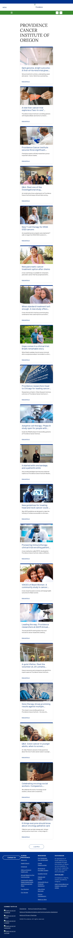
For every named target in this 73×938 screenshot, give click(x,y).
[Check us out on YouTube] (10, 932)
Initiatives (24, 866)
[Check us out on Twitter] (10, 916)
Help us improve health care (26, 871)
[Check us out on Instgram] (10, 927)
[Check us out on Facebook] (10, 911)
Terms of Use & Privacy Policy (37, 909)
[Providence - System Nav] (38, 7)
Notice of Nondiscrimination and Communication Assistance (39, 912)
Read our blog (42, 899)
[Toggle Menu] (4, 7)
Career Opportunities (42, 864)
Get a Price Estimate (41, 890)
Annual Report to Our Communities (27, 876)
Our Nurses (24, 892)
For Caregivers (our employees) (43, 859)
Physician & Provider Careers (43, 869)
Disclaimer (23, 909)
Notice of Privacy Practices (28, 915)
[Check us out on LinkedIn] (10, 921)
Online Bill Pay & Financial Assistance (43, 884)
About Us (24, 860)
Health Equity (25, 863)
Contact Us (11, 857)
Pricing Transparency (42, 895)
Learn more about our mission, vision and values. (61, 886)
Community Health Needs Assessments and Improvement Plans (27, 883)
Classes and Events (41, 878)
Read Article (26, 81)
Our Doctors (25, 889)
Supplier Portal (42, 874)
